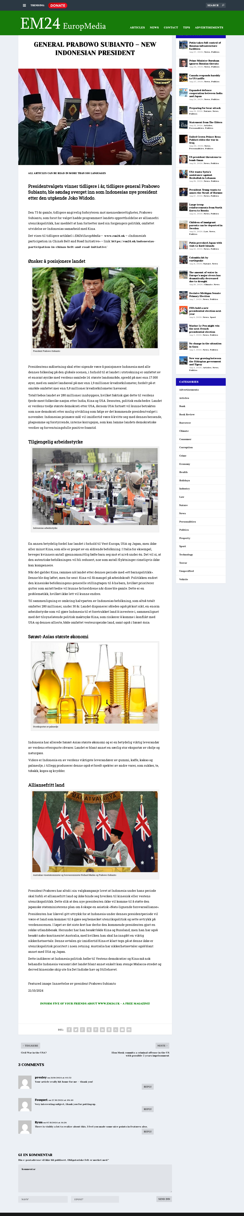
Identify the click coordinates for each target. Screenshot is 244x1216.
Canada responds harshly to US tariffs (204, 77)
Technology (186, 554)
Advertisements (189, 389)
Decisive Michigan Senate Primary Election (205, 294)
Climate (208, 284)
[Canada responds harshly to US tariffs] (183, 77)
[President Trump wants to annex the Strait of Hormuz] (183, 192)
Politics (215, 52)
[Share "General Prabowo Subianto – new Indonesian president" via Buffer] (109, 1029)
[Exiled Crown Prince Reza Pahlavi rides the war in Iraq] (183, 139)
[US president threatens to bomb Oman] (183, 159)
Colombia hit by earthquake (198, 259)
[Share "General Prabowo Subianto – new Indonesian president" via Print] (129, 1029)
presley (41, 1077)
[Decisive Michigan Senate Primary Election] (183, 295)
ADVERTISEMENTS (209, 27)
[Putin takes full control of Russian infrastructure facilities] (183, 45)
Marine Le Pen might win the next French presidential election (204, 328)
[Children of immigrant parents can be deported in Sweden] (183, 224)
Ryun (38, 1122)
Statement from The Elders (205, 122)
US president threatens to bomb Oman (205, 158)
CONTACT (171, 27)
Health (183, 472)
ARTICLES (137, 27)
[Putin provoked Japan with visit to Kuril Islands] (183, 245)
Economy (184, 464)
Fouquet (41, 1099)
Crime (182, 455)
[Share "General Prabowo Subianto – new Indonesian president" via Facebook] (69, 1029)
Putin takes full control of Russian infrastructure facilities (205, 45)
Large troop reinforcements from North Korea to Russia (205, 207)
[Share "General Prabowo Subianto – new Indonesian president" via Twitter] (76, 1029)
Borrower (185, 422)
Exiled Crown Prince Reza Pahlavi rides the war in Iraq (205, 139)
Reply (148, 1086)
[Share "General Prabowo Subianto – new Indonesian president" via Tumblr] (89, 1029)
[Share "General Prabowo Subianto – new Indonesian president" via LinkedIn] (102, 1029)
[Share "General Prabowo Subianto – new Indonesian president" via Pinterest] (95, 1029)
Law (206, 231)
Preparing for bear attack (205, 108)
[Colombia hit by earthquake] (183, 260)
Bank (182, 406)
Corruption (186, 447)
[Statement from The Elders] (183, 124)
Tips (186, 27)
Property (184, 538)
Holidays (184, 480)
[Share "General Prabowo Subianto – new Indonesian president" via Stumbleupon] (115, 1029)
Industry (184, 488)
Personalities (196, 128)
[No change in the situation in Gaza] (183, 346)
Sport (213, 317)
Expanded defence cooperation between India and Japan (205, 93)
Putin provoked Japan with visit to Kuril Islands (205, 244)
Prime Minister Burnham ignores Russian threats (204, 62)
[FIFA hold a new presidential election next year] (183, 310)
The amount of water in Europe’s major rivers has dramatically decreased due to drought (205, 277)
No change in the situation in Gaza (205, 345)
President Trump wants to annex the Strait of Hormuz (205, 191)
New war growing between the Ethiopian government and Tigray (205, 361)
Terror (183, 563)
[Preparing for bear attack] (183, 110)
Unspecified (186, 571)
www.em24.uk (114, 235)
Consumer (185, 439)
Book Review (187, 414)
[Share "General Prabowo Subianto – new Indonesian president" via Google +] (82, 1029)
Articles (208, 125)
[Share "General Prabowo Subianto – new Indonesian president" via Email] (122, 1029)
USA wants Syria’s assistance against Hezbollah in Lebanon (202, 175)
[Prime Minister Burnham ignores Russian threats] (183, 63)
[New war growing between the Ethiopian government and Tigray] (183, 360)
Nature (207, 111)
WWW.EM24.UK (109, 1003)
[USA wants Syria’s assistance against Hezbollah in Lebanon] (183, 174)
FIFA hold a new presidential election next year (205, 311)
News (154, 27)
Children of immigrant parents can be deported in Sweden (205, 225)
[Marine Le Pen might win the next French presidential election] (183, 328)
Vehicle (183, 579)
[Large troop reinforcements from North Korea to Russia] (183, 207)
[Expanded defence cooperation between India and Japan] (183, 92)
